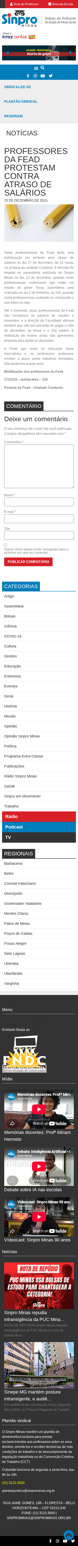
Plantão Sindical (20, 101)
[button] (36, 68)
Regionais (13, 116)
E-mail (10, 512)
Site (7, 528)
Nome (9, 495)
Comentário (14, 442)
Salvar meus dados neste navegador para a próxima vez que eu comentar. (36, 551)
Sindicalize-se (17, 87)
